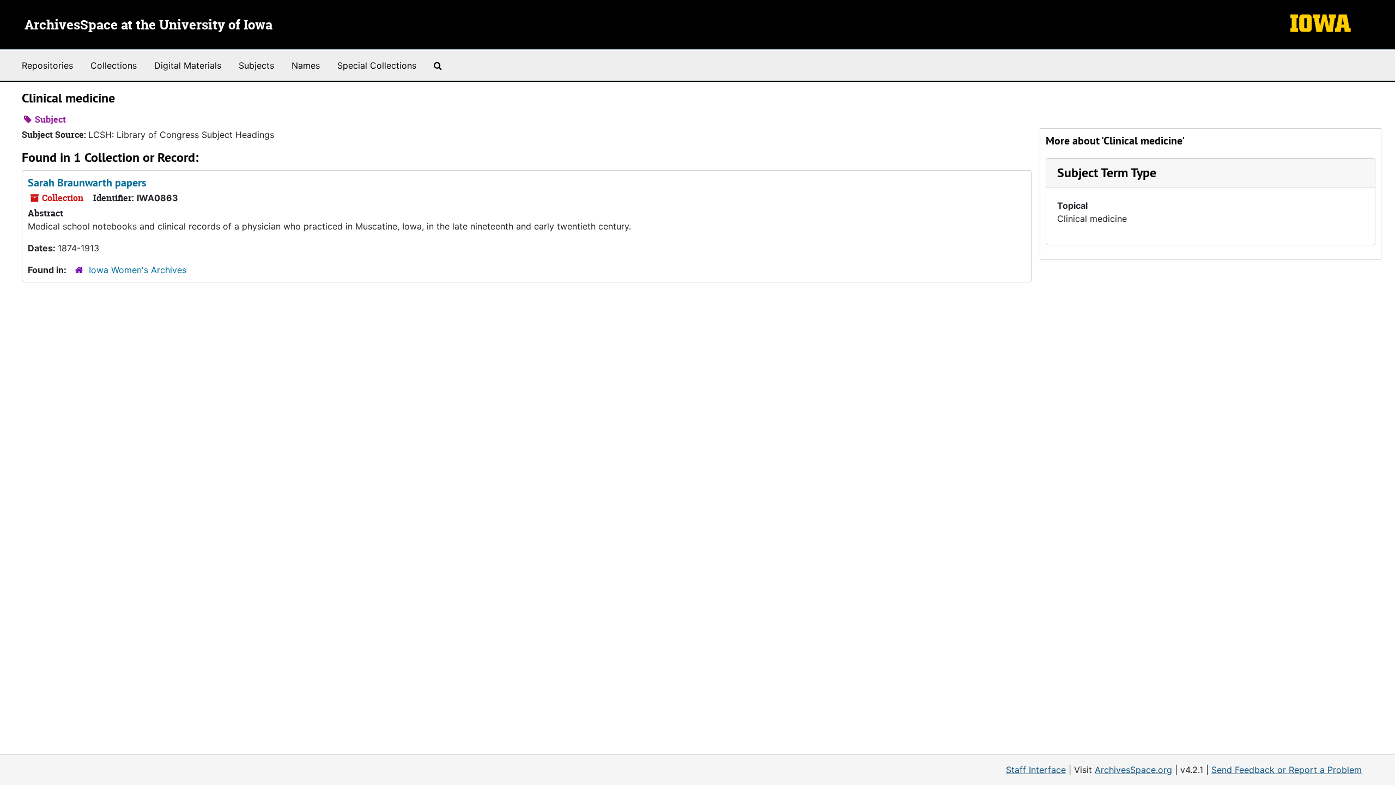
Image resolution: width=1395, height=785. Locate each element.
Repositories (47, 65)
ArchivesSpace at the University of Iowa (148, 25)
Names (306, 65)
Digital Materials (187, 65)
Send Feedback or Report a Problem (1286, 769)
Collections (113, 65)
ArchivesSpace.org (1133, 769)
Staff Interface (1036, 769)
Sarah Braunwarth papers (87, 183)
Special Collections (376, 65)
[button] (1106, 172)
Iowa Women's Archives (137, 269)
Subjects (256, 65)
